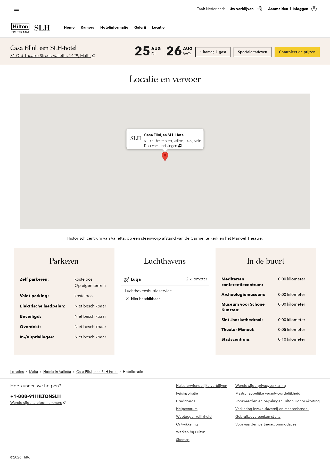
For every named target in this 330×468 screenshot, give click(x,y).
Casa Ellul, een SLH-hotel (97, 372)
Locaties (17, 372)
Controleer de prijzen (299, 51)
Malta (33, 372)
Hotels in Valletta (57, 372)
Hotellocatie (133, 372)
